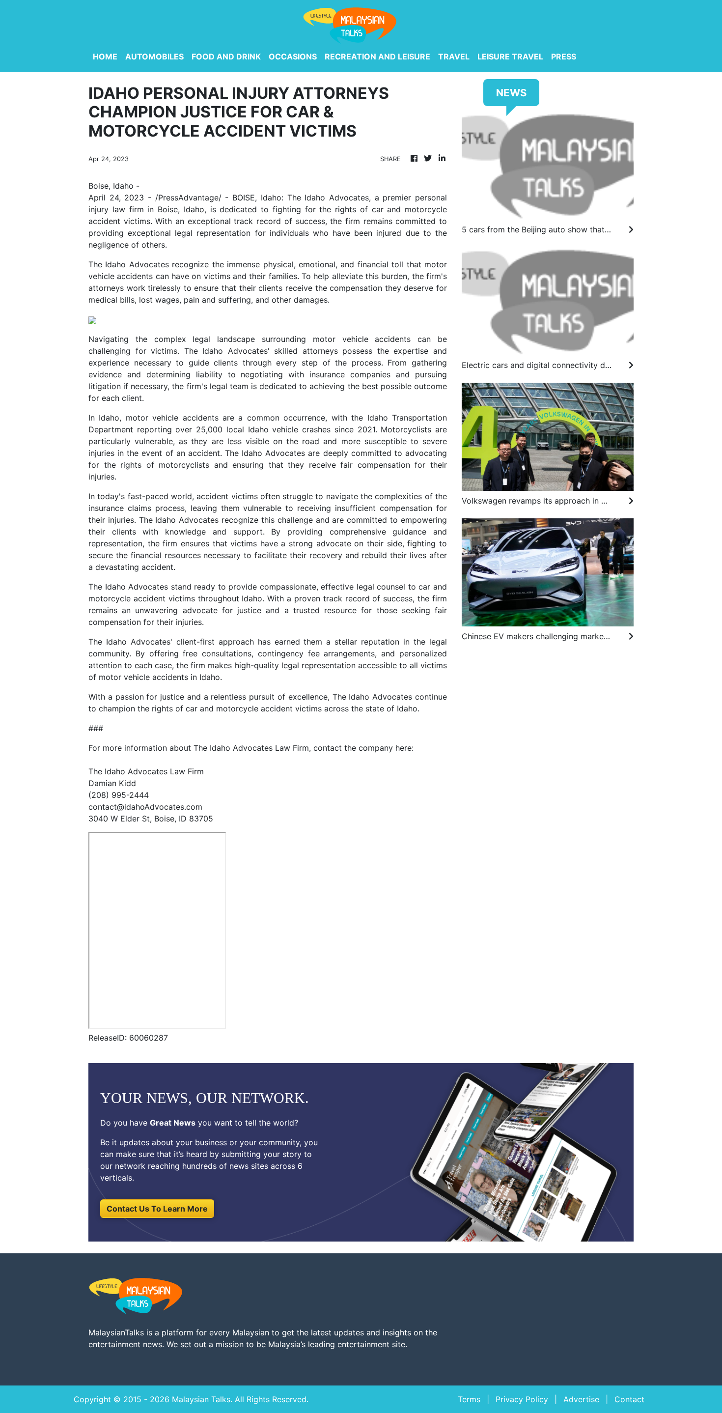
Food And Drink (226, 56)
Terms (469, 1399)
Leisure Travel (510, 56)
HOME (105, 56)
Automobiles (154, 56)
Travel (454, 56)
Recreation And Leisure (377, 56)
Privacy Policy (522, 1399)
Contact (629, 1399)
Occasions (293, 56)
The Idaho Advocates (128, 264)
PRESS (563, 56)
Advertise (581, 1399)
